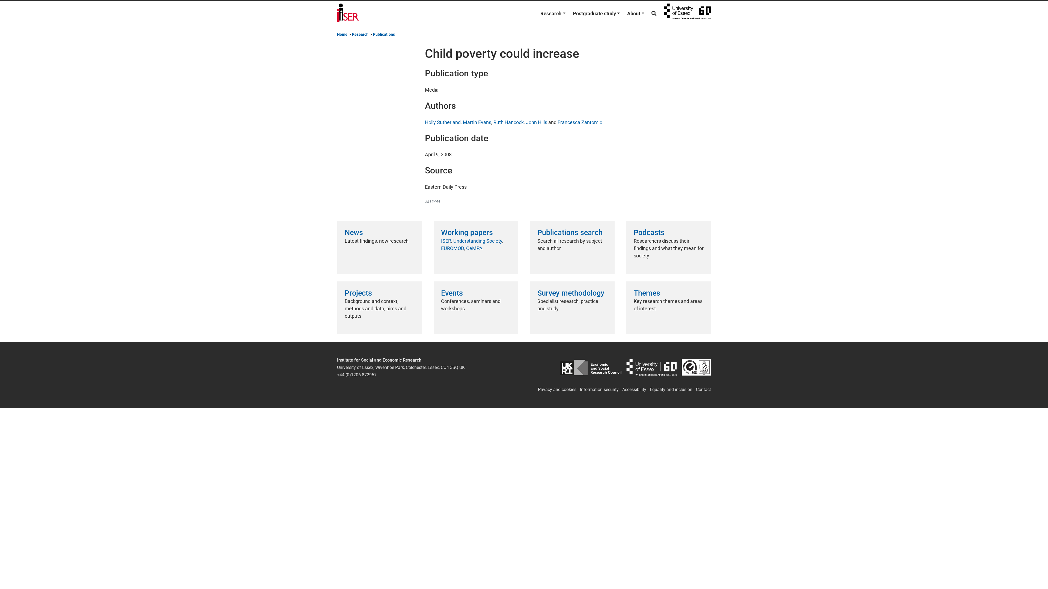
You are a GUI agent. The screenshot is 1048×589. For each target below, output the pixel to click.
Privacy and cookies (557, 389)
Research (550, 13)
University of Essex (687, 13)
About (633, 13)
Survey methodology (570, 293)
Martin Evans (477, 122)
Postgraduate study (594, 13)
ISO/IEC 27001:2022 (696, 367)
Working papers (467, 232)
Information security (599, 389)
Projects (358, 293)
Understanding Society (477, 241)
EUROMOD (452, 248)
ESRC (590, 367)
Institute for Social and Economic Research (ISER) (348, 13)
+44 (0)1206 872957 (357, 374)
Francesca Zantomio (580, 122)
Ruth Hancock (508, 122)
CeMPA (474, 248)
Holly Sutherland (443, 122)
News (354, 232)
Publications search (570, 232)
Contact (703, 389)
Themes (647, 293)
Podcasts (649, 232)
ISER (446, 241)
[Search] (654, 13)
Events (452, 293)
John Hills (536, 122)
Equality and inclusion (671, 389)
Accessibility (634, 389)
